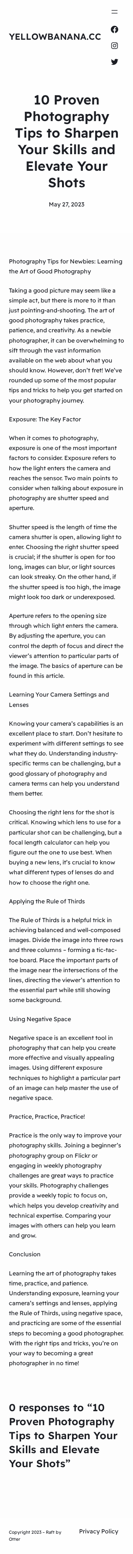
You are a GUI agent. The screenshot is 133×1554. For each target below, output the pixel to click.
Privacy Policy (98, 1531)
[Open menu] (114, 11)
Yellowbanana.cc (55, 36)
